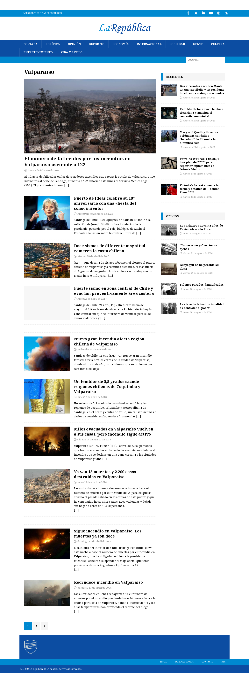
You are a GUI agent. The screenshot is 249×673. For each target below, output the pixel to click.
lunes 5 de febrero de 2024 (43, 170)
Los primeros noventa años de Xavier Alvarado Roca (201, 227)
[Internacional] (47, 353)
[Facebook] (188, 13)
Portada (30, 44)
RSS (223, 662)
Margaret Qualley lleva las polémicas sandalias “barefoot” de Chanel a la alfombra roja (199, 137)
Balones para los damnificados (202, 284)
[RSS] (226, 13)
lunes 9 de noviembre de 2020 (95, 213)
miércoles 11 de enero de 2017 (95, 349)
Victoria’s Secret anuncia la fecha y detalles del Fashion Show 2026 (199, 188)
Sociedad (177, 44)
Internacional (149, 44)
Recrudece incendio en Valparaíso (108, 582)
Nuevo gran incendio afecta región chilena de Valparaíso (109, 341)
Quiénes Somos (184, 662)
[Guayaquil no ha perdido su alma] (169, 269)
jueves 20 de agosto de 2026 (197, 289)
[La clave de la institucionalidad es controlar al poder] (169, 308)
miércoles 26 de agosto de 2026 (199, 98)
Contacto (208, 662)
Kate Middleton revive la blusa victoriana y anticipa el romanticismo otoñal (201, 112)
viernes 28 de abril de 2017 (93, 256)
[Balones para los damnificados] (169, 289)
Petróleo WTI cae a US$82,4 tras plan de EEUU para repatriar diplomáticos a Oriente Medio (199, 164)
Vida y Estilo (71, 52)
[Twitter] (195, 13)
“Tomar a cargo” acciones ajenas (198, 247)
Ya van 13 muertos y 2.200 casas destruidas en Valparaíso (105, 474)
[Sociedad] (47, 260)
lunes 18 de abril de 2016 (92, 397)
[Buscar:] (205, 59)
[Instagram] (218, 13)
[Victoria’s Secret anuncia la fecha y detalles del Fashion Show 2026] (169, 189)
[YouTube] (211, 13)
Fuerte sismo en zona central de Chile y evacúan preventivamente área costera (114, 291)
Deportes (96, 44)
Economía (120, 44)
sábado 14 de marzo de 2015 (94, 439)
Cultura (218, 44)
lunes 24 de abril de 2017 (92, 298)
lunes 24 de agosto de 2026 (196, 233)
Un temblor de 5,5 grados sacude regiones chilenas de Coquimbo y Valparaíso (107, 386)
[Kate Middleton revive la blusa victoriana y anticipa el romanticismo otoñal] (169, 113)
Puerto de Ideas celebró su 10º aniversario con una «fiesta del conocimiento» (105, 203)
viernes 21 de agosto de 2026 (197, 253)
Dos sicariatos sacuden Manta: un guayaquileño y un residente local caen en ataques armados (202, 89)
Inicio (163, 662)
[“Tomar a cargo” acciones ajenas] (169, 249)
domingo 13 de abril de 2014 (94, 541)
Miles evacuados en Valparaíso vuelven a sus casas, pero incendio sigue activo (113, 431)
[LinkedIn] (203, 13)
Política (53, 44)
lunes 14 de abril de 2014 (92, 482)
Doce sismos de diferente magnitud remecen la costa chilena (109, 248)
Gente (198, 44)
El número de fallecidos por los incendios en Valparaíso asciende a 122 (77, 161)
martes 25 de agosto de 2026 (197, 174)
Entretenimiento (38, 52)
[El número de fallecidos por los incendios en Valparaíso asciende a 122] (90, 116)
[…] (66, 185)
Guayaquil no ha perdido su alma (199, 266)
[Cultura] (47, 213)
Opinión (74, 44)
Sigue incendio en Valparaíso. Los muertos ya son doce (107, 533)
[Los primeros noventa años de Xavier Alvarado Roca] (169, 230)
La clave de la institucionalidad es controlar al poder (202, 306)
